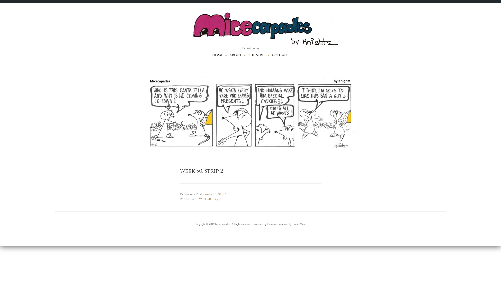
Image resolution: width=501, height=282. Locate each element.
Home (217, 55)
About (235, 55)
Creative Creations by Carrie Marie (286, 224)
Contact (280, 55)
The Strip (257, 55)
